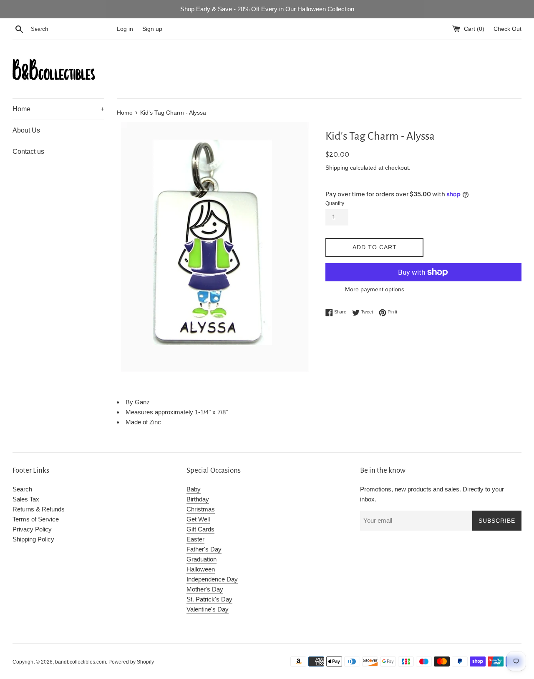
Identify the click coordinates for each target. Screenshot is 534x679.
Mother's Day (204, 589)
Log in (125, 29)
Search (22, 489)
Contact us (28, 151)
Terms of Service (36, 519)
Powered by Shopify (131, 662)
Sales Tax (26, 499)
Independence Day (212, 579)
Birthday (197, 499)
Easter (195, 539)
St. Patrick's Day (209, 599)
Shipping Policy (33, 539)
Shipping (336, 167)
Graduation (201, 559)
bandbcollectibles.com (80, 662)
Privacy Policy (32, 529)
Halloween (200, 569)
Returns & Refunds (39, 509)
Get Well (198, 519)
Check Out (507, 29)
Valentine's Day (207, 609)
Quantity (334, 203)
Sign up (152, 29)
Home (58, 109)
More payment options (374, 289)
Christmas (200, 509)
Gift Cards (200, 529)
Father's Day (204, 549)
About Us (26, 130)
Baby (193, 489)
